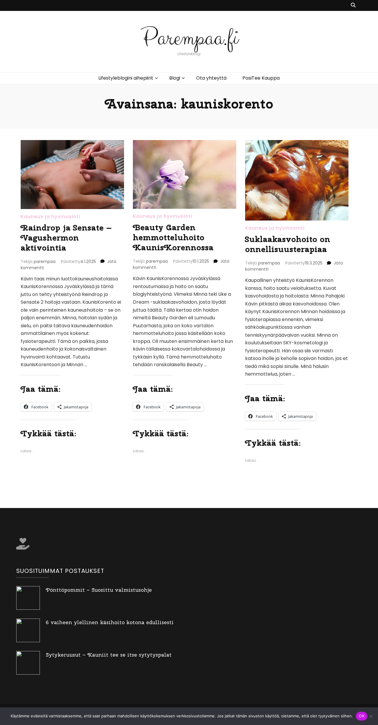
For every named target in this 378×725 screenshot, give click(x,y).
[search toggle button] (353, 5)
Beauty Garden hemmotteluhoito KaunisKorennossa (173, 237)
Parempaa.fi (189, 38)
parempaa (45, 261)
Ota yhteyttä (211, 78)
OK (361, 716)
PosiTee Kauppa (261, 78)
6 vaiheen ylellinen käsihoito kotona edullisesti (110, 622)
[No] (371, 716)
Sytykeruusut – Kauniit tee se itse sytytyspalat (109, 654)
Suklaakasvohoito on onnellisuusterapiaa (287, 244)
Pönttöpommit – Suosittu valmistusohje (99, 589)
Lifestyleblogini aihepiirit (125, 78)
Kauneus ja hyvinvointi (50, 216)
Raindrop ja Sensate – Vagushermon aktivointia (66, 237)
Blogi (174, 78)
